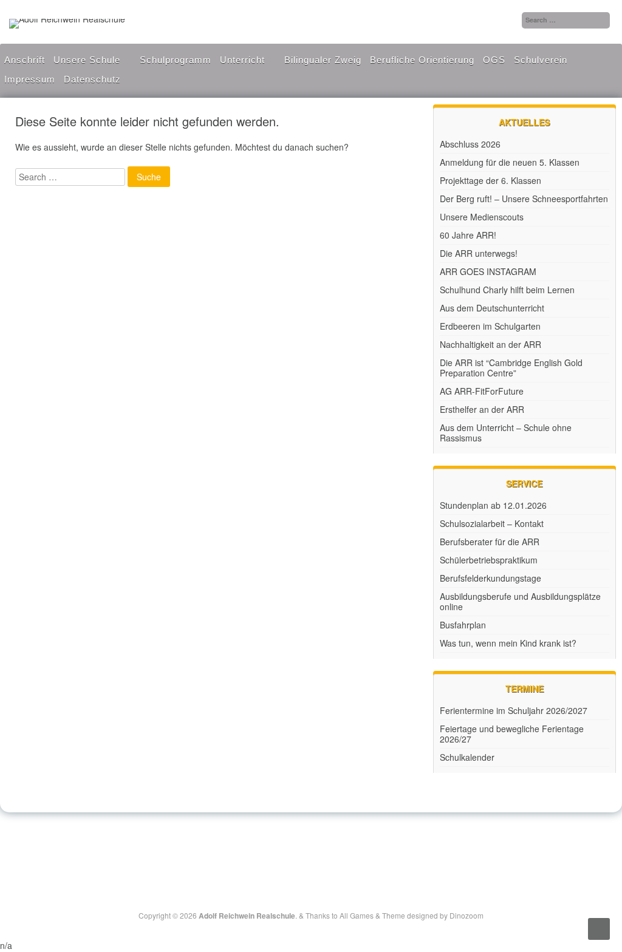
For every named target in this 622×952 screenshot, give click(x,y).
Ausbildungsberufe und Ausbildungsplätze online (520, 601)
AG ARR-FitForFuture (482, 391)
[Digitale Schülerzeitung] (297, 843)
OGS (494, 60)
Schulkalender (467, 757)
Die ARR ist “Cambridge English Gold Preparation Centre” (511, 367)
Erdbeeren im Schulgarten (490, 326)
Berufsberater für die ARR (489, 542)
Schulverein (540, 60)
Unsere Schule (86, 60)
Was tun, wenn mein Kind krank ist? (508, 643)
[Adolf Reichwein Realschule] (67, 19)
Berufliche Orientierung (422, 60)
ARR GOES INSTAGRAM (488, 271)
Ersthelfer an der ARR (482, 409)
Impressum (29, 79)
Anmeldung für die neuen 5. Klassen (509, 162)
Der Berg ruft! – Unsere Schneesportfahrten (524, 198)
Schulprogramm (175, 60)
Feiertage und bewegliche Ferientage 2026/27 (512, 733)
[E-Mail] (326, 843)
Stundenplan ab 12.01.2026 (493, 505)
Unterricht (242, 60)
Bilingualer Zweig (322, 60)
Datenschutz (92, 79)
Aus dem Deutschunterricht (492, 308)
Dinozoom (466, 915)
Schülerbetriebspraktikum (489, 560)
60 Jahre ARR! (468, 235)
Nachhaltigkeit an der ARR (490, 344)
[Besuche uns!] (312, 843)
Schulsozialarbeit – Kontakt (492, 523)
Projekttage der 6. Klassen (490, 180)
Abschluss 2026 (470, 144)
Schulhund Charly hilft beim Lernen (507, 290)
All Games (357, 915)
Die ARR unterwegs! (479, 253)
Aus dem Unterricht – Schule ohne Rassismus (506, 432)
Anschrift (24, 60)
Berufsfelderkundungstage (490, 578)
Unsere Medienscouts (482, 217)
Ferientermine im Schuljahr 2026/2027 (513, 710)
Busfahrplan (463, 625)
